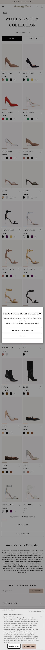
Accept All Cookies (29, 646)
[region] (22, 629)
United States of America (22, 330)
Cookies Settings (14, 646)
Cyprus (22, 336)
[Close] (40, 313)
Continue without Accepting (36, 611)
